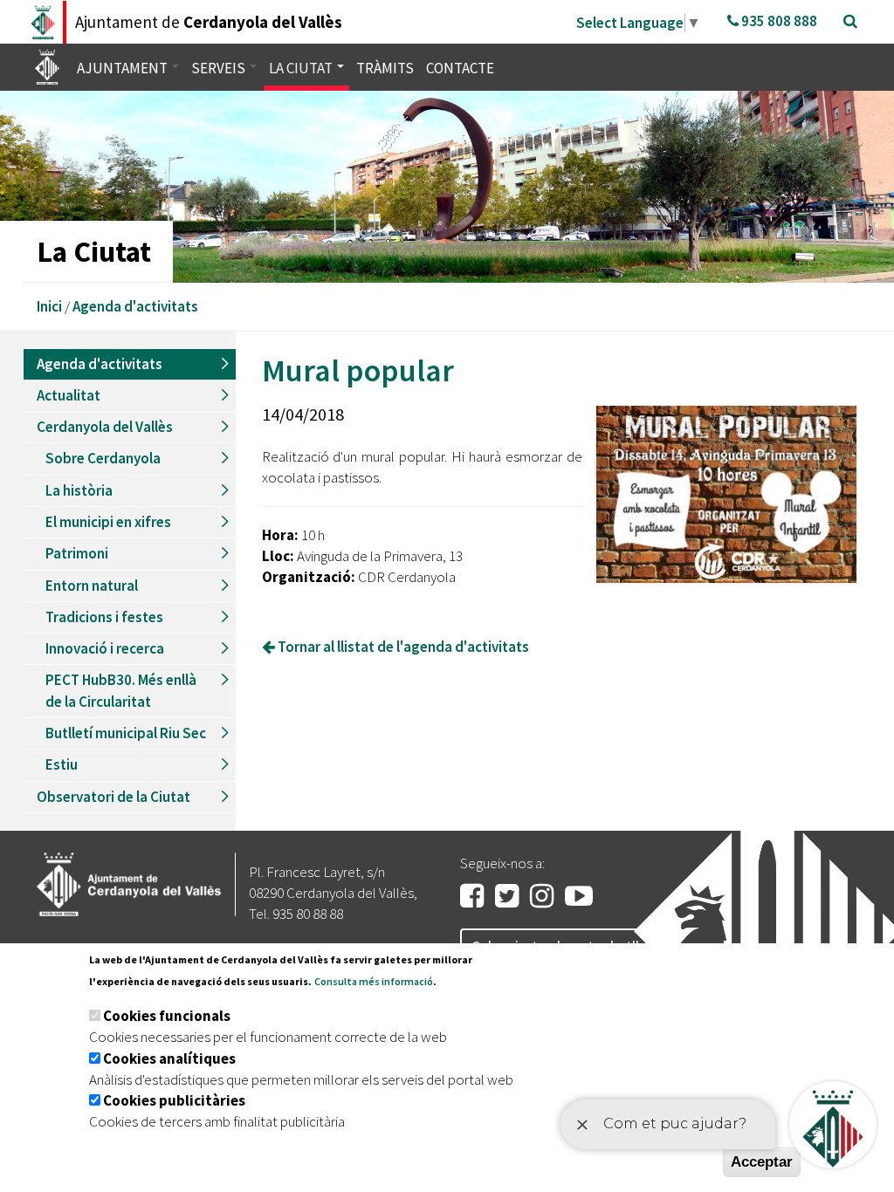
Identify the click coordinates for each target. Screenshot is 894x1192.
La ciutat (302, 68)
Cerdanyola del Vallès (105, 426)
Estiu (61, 764)
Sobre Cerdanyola (103, 458)
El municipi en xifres (108, 521)
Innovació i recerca (104, 648)
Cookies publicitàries (174, 1100)
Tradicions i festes (104, 617)
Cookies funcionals (166, 1015)
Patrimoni (76, 553)
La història (79, 490)
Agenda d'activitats (135, 306)
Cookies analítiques (169, 1058)
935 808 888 (778, 21)
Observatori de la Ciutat (113, 796)
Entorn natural (91, 585)
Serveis (219, 68)
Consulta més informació (373, 981)
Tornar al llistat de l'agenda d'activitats (402, 646)
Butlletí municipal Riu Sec (125, 733)
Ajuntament (123, 68)
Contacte (460, 68)
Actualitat (68, 395)
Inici (49, 306)
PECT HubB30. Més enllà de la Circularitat (120, 690)
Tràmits (385, 68)
